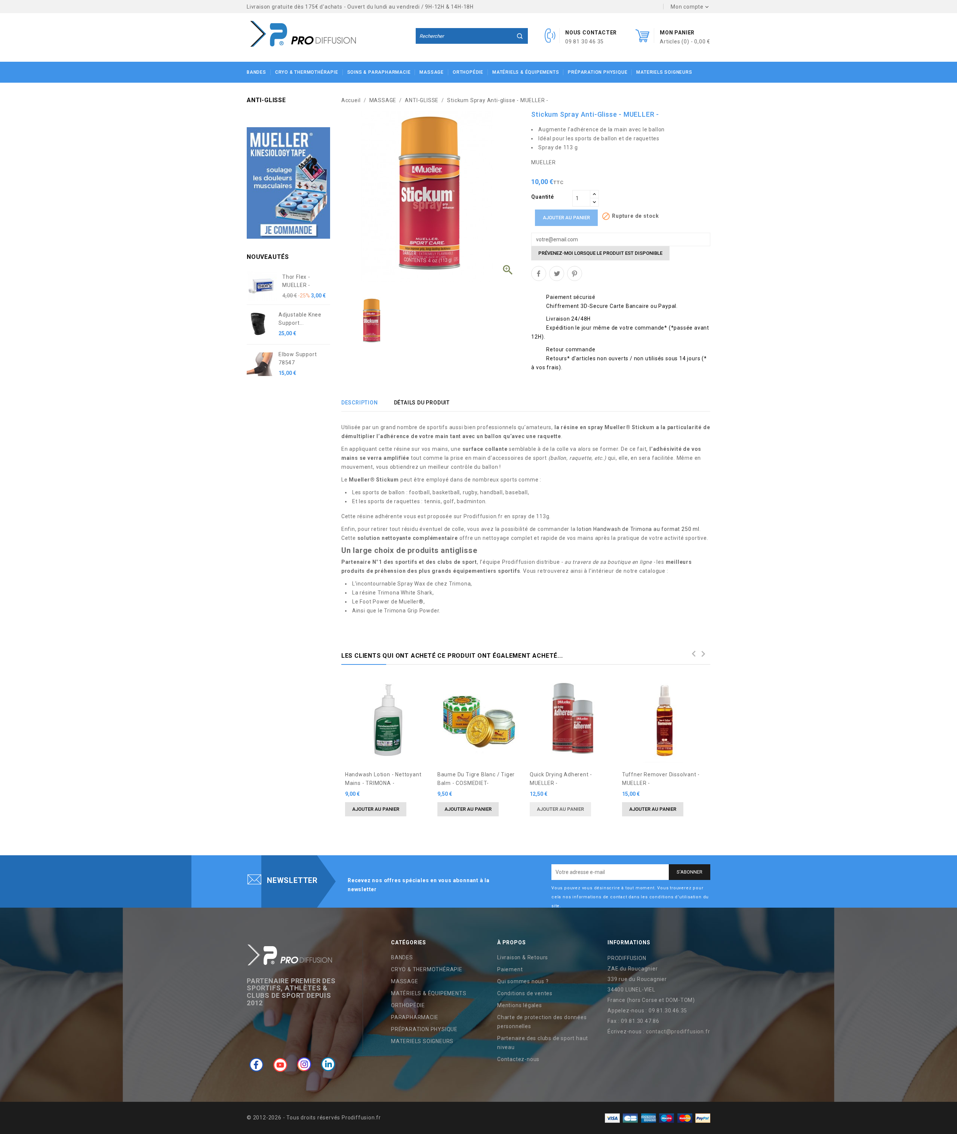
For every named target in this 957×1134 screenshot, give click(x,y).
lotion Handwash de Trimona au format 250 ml (638, 529)
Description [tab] (359, 403)
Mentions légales (519, 1005)
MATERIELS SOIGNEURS (664, 72)
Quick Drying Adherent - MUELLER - (561, 778)
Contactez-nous (518, 1059)
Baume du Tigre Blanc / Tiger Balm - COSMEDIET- (476, 778)
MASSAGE (431, 72)
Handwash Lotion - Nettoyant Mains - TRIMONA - (383, 778)
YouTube (280, 1064)
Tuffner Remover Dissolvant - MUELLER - (661, 778)
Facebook (256, 1064)
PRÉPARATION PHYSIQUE (597, 72)
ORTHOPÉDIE (468, 72)
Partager (539, 273)
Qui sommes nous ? (523, 981)
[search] (520, 36)
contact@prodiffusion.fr (678, 1031)
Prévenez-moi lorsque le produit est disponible (600, 253)
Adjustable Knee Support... (300, 319)
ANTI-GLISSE (266, 100)
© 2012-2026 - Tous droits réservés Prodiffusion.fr (314, 1118)
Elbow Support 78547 (298, 358)
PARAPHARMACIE (414, 1017)
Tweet (557, 273)
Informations (628, 942)
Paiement (510, 969)
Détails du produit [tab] (422, 403)
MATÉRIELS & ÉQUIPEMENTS (525, 72)
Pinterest (574, 273)
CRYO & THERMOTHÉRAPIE (306, 72)
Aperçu (420, 687)
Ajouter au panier (566, 217)
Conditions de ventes (525, 993)
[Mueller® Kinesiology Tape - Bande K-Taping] (288, 183)
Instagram (304, 1064)
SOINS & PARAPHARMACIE (379, 72)
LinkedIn (328, 1064)
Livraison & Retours (522, 957)
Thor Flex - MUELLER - (296, 281)
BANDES (256, 72)
